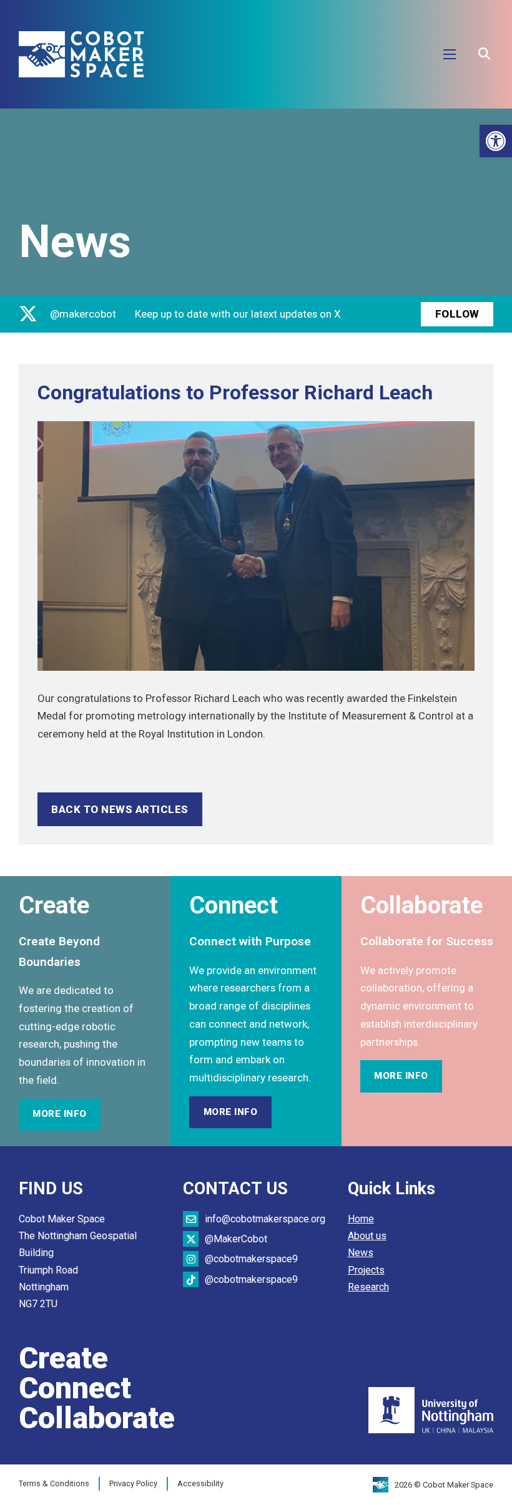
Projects (366, 1270)
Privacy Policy (133, 1483)
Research (368, 1287)
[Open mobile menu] (449, 54)
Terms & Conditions (54, 1483)
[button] (496, 141)
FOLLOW (457, 314)
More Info (59, 1113)
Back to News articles (120, 809)
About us (367, 1236)
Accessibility (200, 1483)
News (360, 1253)
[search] (484, 54)
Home (361, 1219)
